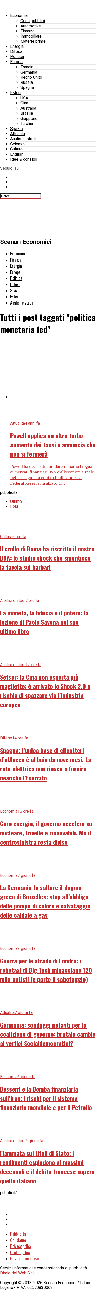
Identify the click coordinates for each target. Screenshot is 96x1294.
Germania (28, 72)
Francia (26, 67)
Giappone (28, 118)
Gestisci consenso (24, 1258)
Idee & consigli (23, 159)
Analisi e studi (23, 138)
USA (24, 98)
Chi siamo (18, 1240)
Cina (24, 103)
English (16, 154)
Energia (17, 46)
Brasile (26, 113)
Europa (16, 61)
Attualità (17, 133)
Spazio (16, 128)
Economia (19, 15)
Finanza (27, 31)
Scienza (17, 144)
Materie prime (33, 41)
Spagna (27, 87)
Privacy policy (20, 1246)
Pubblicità (18, 1234)
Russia (26, 82)
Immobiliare (31, 36)
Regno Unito (31, 77)
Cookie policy (20, 1252)
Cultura (16, 149)
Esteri (15, 92)
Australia (28, 108)
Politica (17, 56)
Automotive (30, 26)
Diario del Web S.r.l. (17, 1272)
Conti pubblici (32, 20)
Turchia (26, 123)
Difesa (16, 51)
